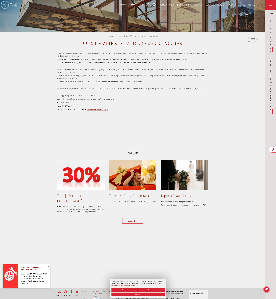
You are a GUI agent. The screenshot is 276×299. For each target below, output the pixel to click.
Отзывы (242, 5)
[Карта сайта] (15, 4)
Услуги (180, 5)
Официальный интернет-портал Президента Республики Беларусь (172, 292)
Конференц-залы (194, 5)
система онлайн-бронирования (116, 127)
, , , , (271, 85)
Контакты (252, 5)
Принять (124, 290)
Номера (163, 5)
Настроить (138, 294)
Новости (231, 5)
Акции (172, 5)
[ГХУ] (87, 294)
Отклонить (151, 290)
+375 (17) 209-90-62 (271, 44)
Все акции (132, 221)
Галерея (221, 5)
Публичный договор (127, 4)
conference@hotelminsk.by (97, 109)
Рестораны (210, 5)
